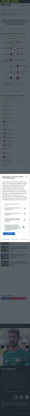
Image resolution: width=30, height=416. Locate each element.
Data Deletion (6, 239)
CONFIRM (9, 233)
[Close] (27, 176)
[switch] (24, 208)
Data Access (15, 239)
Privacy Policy (23, 239)
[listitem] (15, 205)
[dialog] (15, 208)
